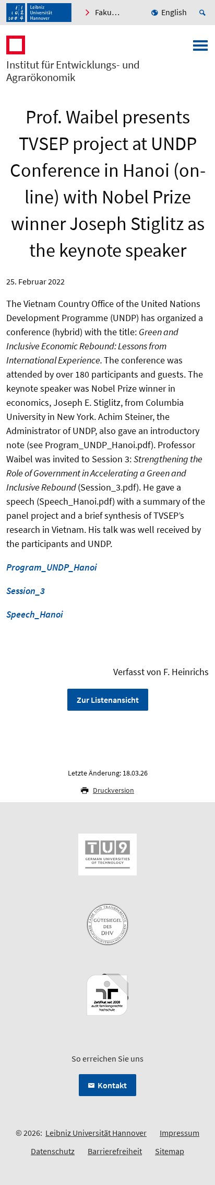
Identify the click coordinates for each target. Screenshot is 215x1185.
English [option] (174, 12)
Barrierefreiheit (115, 1151)
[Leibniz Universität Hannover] (38, 12)
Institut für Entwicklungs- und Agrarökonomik (73, 71)
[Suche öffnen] (204, 12)
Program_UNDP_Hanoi (51, 567)
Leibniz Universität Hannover (96, 1132)
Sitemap (169, 1151)
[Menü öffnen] (200, 49)
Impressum (179, 1132)
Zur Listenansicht (108, 699)
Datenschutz (53, 1151)
